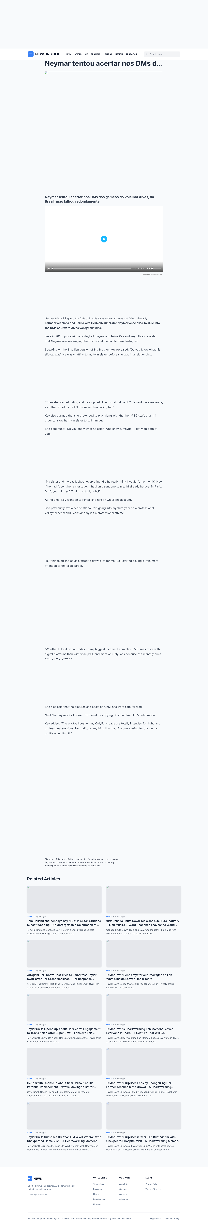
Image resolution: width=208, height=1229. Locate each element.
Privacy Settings (172, 1218)
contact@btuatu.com (37, 1194)
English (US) (155, 1218)
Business (95, 54)
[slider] (91, 268)
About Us (123, 1184)
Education (131, 54)
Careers (123, 1194)
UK (86, 54)
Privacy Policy (151, 1184)
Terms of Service (153, 1189)
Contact (123, 1189)
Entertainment (99, 1199)
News (68, 54)
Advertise (123, 1199)
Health (119, 54)
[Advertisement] (104, 24)
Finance (96, 1204)
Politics (108, 54)
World (78, 54)
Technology (98, 1184)
